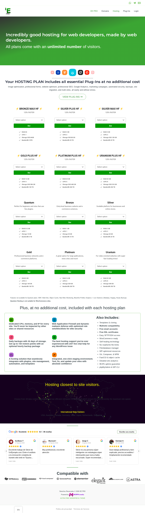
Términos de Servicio (81, 509)
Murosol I (52, 441)
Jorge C (85, 441)
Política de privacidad (64, 509)
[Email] (139, 3)
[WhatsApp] (130, 3)
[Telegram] (134, 3)
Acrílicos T (19, 441)
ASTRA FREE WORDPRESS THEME (72, 498)
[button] (29, 120)
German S (119, 441)
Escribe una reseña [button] (126, 432)
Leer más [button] (12, 461)
